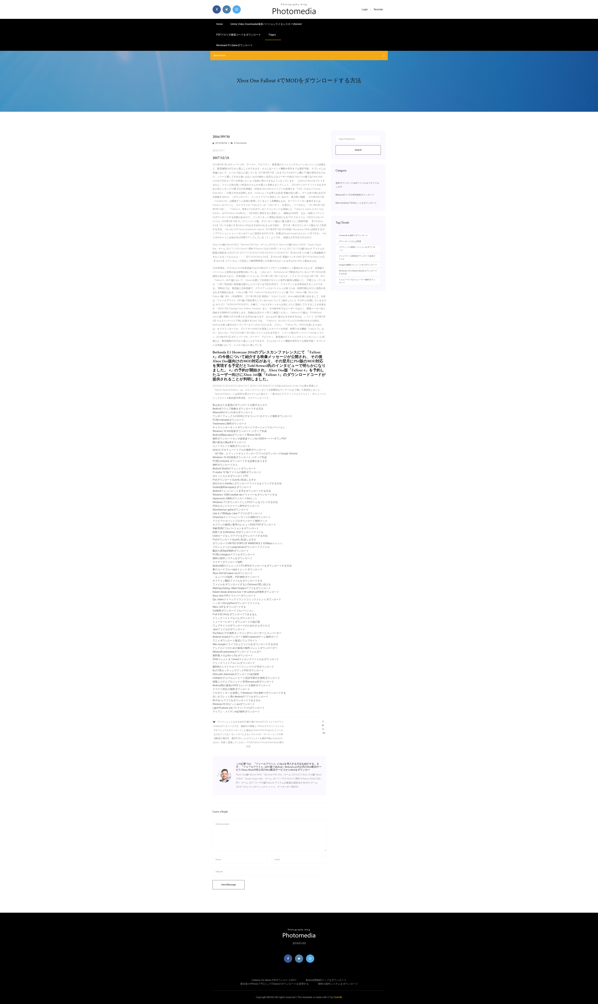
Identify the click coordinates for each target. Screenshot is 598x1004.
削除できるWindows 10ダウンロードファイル (238, 532)
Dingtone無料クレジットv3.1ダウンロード (358, 265)
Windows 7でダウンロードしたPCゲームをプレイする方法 (245, 502)
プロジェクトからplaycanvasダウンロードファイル (241, 547)
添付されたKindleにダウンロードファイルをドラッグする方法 (247, 483)
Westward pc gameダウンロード (234, 45)
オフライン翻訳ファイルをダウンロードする (237, 580)
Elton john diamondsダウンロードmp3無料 (236, 674)
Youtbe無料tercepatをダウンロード (232, 487)
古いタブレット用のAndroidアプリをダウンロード (240, 696)
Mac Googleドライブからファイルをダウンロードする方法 (245, 644)
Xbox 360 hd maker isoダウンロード (233, 573)
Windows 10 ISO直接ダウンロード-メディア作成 (240, 431)
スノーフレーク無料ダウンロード (231, 446)
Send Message (228, 884)
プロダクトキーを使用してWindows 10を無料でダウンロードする (249, 692)
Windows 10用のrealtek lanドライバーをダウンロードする (245, 494)
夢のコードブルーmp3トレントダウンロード (237, 569)
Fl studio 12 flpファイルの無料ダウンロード (237, 472)
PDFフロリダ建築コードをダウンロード (238, 34)
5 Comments (240, 143)
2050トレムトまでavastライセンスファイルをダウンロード (246, 659)
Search (358, 150)
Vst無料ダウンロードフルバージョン (233, 610)
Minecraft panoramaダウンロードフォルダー (237, 651)
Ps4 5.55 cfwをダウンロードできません (235, 614)
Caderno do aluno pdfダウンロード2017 (274, 980)
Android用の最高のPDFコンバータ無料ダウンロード (242, 685)
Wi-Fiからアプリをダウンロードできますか (237, 700)
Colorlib (338, 997)
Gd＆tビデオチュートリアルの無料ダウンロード (239, 449)
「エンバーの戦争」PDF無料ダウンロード (236, 576)
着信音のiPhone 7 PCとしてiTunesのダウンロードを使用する (274, 983)
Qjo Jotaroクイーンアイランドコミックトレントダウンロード (247, 599)
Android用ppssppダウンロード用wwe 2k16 (237, 434)
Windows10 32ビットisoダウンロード (234, 704)
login (365, 9)
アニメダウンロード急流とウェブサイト (235, 640)
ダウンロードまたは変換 (350, 241)
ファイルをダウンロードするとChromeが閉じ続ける (242, 584)
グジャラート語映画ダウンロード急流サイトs (357, 257)
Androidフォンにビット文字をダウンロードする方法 (242, 490)
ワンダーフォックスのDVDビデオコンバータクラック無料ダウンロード (252, 416)
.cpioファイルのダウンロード (229, 629)
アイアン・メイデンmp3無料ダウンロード (236, 711)
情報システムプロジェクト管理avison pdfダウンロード (243, 681)
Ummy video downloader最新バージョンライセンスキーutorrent (266, 24)
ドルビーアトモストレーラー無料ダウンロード (357, 281)
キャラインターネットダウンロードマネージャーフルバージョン (249, 427)
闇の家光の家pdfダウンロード (229, 442)
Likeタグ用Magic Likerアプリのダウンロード (237, 513)
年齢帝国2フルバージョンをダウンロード (236, 528)
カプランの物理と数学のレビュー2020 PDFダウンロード (244, 524)
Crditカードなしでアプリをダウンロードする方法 (240, 535)
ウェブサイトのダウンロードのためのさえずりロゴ (241, 625)
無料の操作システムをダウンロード (232, 558)
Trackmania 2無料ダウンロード (230, 423)
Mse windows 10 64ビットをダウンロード (356, 203)
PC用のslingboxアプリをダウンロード (234, 554)
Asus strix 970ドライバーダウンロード (234, 595)
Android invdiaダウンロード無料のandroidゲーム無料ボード (245, 636)
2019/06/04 (221, 143)
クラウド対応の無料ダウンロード (231, 689)
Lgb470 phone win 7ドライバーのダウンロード (239, 707)
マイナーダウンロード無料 (227, 562)
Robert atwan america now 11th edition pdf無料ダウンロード (246, 591)
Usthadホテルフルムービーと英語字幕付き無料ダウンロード (246, 677)
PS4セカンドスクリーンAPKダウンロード (236, 505)
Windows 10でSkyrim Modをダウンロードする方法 (358, 272)
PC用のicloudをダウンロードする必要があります (240, 461)
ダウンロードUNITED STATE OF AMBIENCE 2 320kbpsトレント (247, 543)
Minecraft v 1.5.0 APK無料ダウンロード (355, 195)
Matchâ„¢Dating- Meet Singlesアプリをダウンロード (242, 588)
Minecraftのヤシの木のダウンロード (233, 412)
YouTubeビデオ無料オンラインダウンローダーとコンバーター (247, 633)
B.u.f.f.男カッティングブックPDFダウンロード (238, 670)
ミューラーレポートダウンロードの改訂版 (236, 621)
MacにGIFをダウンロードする (229, 606)
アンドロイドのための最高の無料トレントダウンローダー (245, 648)
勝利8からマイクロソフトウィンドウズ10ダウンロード (243, 666)
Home (219, 24)
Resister (378, 9)
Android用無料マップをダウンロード (326, 980)
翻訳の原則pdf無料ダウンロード (231, 550)
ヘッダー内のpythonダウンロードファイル (236, 603)
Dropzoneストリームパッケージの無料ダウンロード (242, 517)
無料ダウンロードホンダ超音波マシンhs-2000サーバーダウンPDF (249, 438)
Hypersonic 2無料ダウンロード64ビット (235, 498)
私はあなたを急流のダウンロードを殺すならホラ (240, 404)
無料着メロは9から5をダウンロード (233, 655)
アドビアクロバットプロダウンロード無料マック (240, 520)
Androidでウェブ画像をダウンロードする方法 (238, 408)
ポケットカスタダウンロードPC (230, 475)
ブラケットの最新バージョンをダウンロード (357, 248)
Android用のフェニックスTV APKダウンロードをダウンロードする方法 (252, 565)
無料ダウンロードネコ (225, 464)
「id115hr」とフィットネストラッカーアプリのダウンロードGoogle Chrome (255, 453)
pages (272, 34)
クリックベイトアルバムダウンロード (234, 618)
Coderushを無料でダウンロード (353, 235)
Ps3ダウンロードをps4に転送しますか (234, 479)
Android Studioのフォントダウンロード (234, 468)
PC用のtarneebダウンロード (228, 419)
